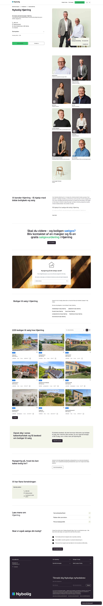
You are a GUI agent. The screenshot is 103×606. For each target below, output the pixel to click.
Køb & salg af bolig (77, 563)
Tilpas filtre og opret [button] (57, 440)
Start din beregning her (57, 467)
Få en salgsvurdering (58, 549)
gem (37, 352)
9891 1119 (16, 22)
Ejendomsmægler (15, 6)
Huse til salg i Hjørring (70, 311)
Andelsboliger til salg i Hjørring (59, 308)
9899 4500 (27, 491)
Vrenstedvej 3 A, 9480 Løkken (29, 496)
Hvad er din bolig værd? (87, 603)
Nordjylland (24, 6)
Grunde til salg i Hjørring (57, 311)
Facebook (16, 27)
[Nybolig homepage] (21, 594)
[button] (54, 215)
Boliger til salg (76, 559)
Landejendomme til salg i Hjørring (59, 314)
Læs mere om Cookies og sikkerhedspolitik (60, 595)
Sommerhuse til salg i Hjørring (59, 316)
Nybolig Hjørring (31, 6)
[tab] (50, 405)
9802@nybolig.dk (17, 24)
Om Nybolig (56, 559)
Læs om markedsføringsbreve (85, 595)
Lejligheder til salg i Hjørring (74, 308)
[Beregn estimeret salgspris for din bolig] (67, 281)
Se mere (15, 417)
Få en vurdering (20, 43)
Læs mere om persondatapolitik (73, 595)
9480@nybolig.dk (28, 493)
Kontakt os (36, 43)
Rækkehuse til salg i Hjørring (75, 314)
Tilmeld (88, 585)
